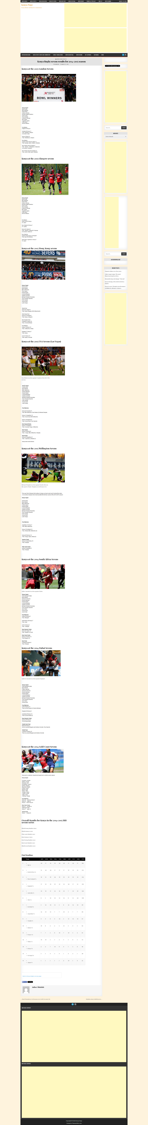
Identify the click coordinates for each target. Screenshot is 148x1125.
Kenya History (62, 1)
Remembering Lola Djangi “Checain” (115, 279)
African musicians (26, 55)
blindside (57, 64)
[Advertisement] (95, 15)
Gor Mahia (96, 55)
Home (102, 55)
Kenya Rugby (81, 1)
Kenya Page (27, 4)
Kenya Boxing (79, 55)
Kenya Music (24, 1)
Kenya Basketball (70, 55)
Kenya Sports (33, 1)
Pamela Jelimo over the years (113, 271)
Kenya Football (71, 1)
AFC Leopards (88, 55)
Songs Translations (58, 55)
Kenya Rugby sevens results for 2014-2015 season (61, 61)
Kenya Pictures (52, 1)
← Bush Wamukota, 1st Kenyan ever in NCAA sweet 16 (35, 999)
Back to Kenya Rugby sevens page (32, 976)
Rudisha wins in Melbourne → (94, 999)
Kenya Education (43, 1)
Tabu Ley (100, 1)
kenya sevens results (62, 59)
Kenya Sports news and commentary (41, 55)
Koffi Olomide (108, 1)
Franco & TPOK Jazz (91, 1)
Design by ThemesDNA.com (74, 1123)
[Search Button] (126, 55)
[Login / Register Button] (123, 55)
